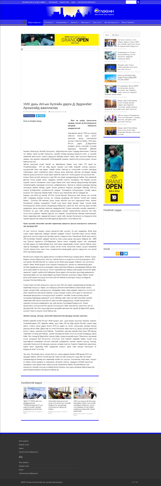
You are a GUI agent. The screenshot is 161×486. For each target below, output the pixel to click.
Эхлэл (24, 22)
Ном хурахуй (53, 2)
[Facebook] (122, 2)
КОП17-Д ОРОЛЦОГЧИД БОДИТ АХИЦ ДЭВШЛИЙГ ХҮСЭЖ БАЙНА (127, 78)
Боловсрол (48, 22)
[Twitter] (124, 2)
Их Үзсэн (115, 35)
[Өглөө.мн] (80, 11)
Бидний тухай (64, 2)
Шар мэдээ (85, 22)
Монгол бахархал (128, 22)
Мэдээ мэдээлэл (34, 22)
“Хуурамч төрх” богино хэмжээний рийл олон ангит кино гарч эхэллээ (128, 67)
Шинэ (107, 35)
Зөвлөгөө (74, 22)
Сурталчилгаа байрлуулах (86, 2)
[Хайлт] (138, 2)
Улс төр (64, 111)
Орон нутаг (97, 22)
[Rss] (120, 2)
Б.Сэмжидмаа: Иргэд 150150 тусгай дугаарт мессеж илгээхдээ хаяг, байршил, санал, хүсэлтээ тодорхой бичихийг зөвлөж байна (121, 90)
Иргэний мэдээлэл (111, 22)
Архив (73, 2)
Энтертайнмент (61, 22)
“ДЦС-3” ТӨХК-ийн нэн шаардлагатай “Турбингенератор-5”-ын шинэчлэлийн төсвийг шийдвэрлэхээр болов (33, 405)
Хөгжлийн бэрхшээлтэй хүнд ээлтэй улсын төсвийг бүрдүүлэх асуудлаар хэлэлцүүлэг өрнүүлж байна (59, 405)
